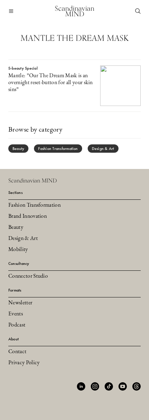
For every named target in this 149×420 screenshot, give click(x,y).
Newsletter (20, 303)
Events (15, 314)
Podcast (16, 325)
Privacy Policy (24, 363)
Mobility (18, 249)
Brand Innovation (27, 216)
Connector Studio (28, 276)
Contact (17, 352)
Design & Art (103, 148)
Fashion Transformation (58, 148)
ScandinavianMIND (74, 11)
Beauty (18, 148)
